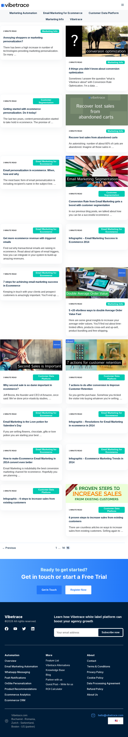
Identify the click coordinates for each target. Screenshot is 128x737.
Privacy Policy (95, 672)
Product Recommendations (21, 689)
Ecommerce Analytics (17, 694)
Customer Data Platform (104, 13)
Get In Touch (49, 590)
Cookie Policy (95, 677)
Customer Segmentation (46, 101)
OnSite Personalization (18, 683)
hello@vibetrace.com (110, 715)
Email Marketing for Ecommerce (62, 13)
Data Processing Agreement (103, 683)
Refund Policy (95, 689)
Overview (10, 660)
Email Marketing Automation (21, 666)
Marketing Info (55, 19)
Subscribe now (110, 632)
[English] (115, 721)
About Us (92, 694)
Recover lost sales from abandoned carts (93, 137)
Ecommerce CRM (15, 700)
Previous (9, 547)
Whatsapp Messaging (17, 672)
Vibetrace (76, 19)
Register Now (78, 590)
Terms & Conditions (98, 666)
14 (64, 547)
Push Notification (15, 677)
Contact (91, 660)
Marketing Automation (23, 13)
